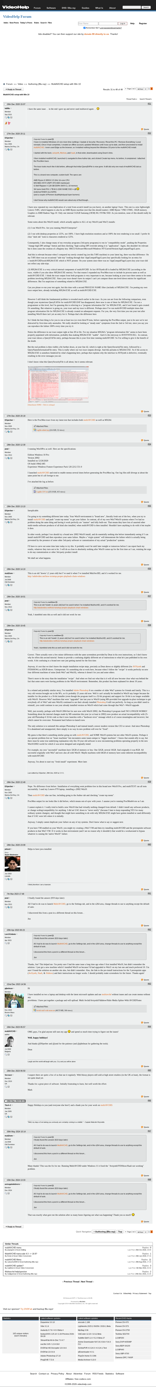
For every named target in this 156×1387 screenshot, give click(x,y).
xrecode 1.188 (84, 1322)
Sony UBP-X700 (122, 1354)
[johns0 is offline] (15, 864)
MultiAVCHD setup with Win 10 (66, 84)
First (141, 89)
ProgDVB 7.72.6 (47, 1360)
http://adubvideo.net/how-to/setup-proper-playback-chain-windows (56, 576)
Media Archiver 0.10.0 (87, 1360)
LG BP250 (119, 1338)
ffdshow (63, 153)
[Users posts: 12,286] (6, 880)
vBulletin (82, 1302)
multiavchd (106, 994)
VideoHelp (127, 1294)
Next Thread (86, 1282)
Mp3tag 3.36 (83, 1330)
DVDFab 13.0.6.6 (48, 1352)
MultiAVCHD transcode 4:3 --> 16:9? (21, 1254)
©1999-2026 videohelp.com (78, 1384)
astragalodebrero (12, 1184)
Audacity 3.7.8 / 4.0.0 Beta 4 (52, 1330)
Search (43, 23)
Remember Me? (92, 28)
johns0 (8, 849)
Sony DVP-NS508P (123, 1342)
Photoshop (101, 702)
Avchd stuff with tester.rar (45, 1010)
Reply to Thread (13, 89)
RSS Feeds (97, 1373)
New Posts (14, 23)
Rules (36, 23)
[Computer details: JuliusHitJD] (8, 118)
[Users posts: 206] (6, 118)
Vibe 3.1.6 (45, 1326)
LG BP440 (119, 1350)
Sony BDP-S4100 (122, 1346)
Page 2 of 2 (131, 89)
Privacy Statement (140, 1294)
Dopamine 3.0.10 (48, 1322)
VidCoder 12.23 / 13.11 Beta (89, 1334)
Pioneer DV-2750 (122, 1330)
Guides (85, 7)
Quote (146, 129)
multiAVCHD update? (14, 1266)
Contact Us (117, 1294)
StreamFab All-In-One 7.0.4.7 (52, 1340)
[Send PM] (11, 118)
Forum (37, 7)
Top (120, 1231)
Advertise (77, 1373)
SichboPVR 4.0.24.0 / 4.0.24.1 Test (92, 1348)
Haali (40, 973)
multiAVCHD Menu (13, 1260)
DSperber (9, 138)
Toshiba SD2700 (122, 1334)
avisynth (55, 153)
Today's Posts (26, 23)
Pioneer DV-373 (122, 1326)
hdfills (7, 108)
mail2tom (9, 573)
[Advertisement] (79, 56)
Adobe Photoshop (81, 690)
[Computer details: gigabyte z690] (8, 1016)
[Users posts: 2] (6, 1016)
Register (143, 23)
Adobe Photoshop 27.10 (51, 1356)
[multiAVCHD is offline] (15, 1041)
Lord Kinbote (10, 934)
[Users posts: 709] (6, 1117)
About (69, 1373)
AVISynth (137, 666)
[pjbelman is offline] (15, 1000)
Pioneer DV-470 (122, 1322)
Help (132, 23)
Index (6, 23)
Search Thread (145, 99)
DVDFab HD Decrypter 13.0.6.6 (54, 1348)
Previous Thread (71, 1282)
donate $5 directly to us (96, 34)
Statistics (109, 1373)
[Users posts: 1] (6, 944)
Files (50, 23)
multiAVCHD (39, 147)
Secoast (8, 1075)
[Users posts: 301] (6, 586)
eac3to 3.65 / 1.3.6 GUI (50, 1344)
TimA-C (8, 1105)
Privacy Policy (57, 1373)
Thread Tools (131, 99)
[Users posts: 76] (6, 459)
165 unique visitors (20, 1333)
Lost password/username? (111, 28)
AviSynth (32, 973)
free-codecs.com (83, 1379)
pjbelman (9, 988)
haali (73, 153)
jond (6, 449)
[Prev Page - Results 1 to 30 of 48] (145, 88)
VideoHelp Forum (17, 17)
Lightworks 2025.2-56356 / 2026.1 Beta (94, 1326)
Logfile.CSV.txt (42, 492)
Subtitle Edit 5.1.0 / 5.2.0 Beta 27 (91, 1338)
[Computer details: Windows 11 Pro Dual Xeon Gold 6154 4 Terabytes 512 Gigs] (8, 586)
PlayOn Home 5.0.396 (87, 1356)
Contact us (44, 1373)
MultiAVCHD (59, 904)
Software (51, 7)
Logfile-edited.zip (42, 430)
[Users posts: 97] (6, 1087)
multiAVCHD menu (13, 1248)
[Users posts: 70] (6, 150)
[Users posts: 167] (6, 1055)
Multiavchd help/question (16, 1272)
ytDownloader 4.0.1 (86, 1352)
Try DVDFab (26, 1309)
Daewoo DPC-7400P (124, 1357)
